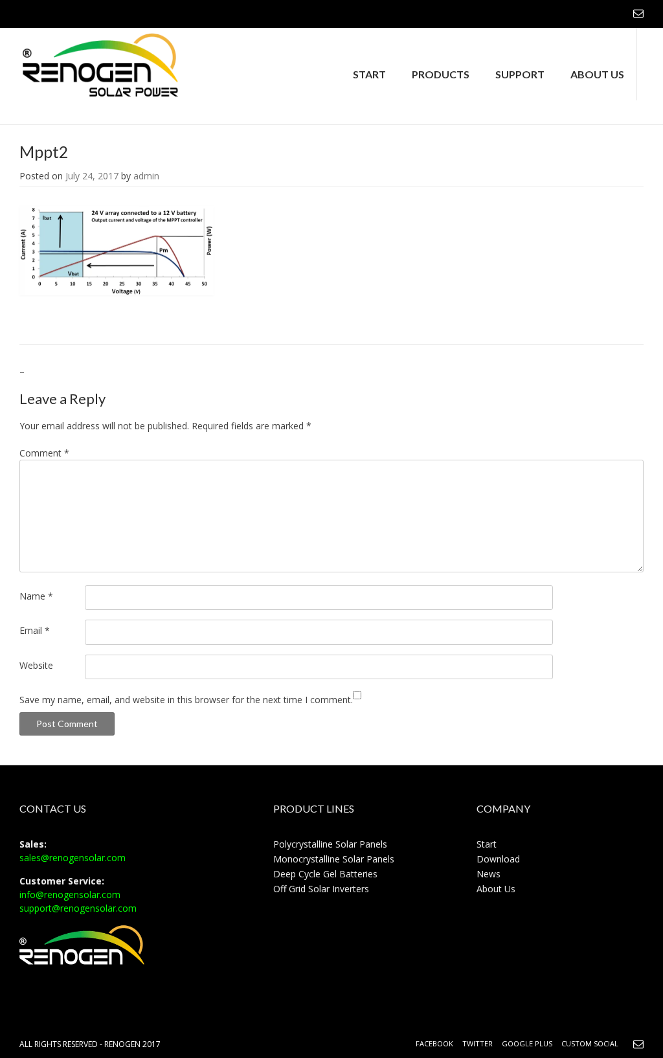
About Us (496, 889)
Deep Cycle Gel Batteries (325, 874)
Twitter (477, 1043)
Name (36, 596)
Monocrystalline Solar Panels (333, 859)
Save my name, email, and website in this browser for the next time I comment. (186, 699)
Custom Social (589, 1043)
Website (36, 665)
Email (34, 630)
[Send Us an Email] (638, 13)
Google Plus (527, 1043)
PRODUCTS (440, 74)
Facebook (434, 1043)
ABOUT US (597, 74)
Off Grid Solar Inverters (321, 889)
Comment (44, 453)
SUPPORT (520, 74)
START (369, 74)
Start (487, 844)
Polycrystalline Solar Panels (330, 844)
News (488, 874)
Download (498, 859)
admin (146, 176)
